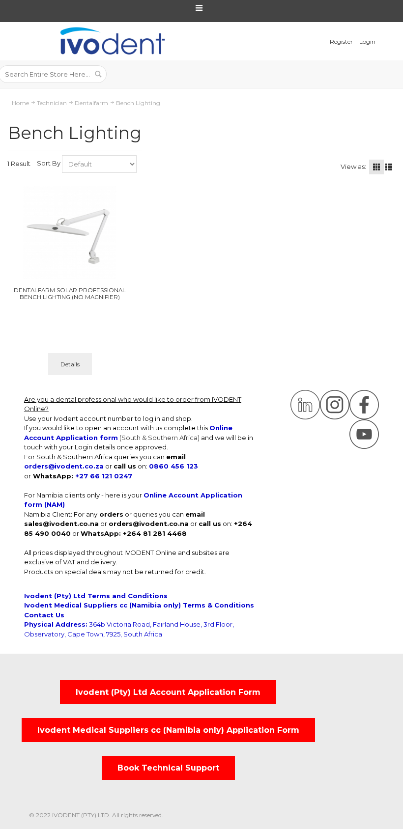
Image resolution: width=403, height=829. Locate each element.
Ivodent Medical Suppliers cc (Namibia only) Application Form (168, 730)
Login (367, 41)
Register (341, 41)
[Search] (98, 74)
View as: (353, 166)
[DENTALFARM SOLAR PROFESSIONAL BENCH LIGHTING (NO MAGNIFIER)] (70, 232)
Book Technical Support (168, 768)
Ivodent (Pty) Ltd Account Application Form (168, 692)
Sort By (48, 163)
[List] (388, 167)
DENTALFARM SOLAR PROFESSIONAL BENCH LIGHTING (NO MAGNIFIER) (70, 294)
